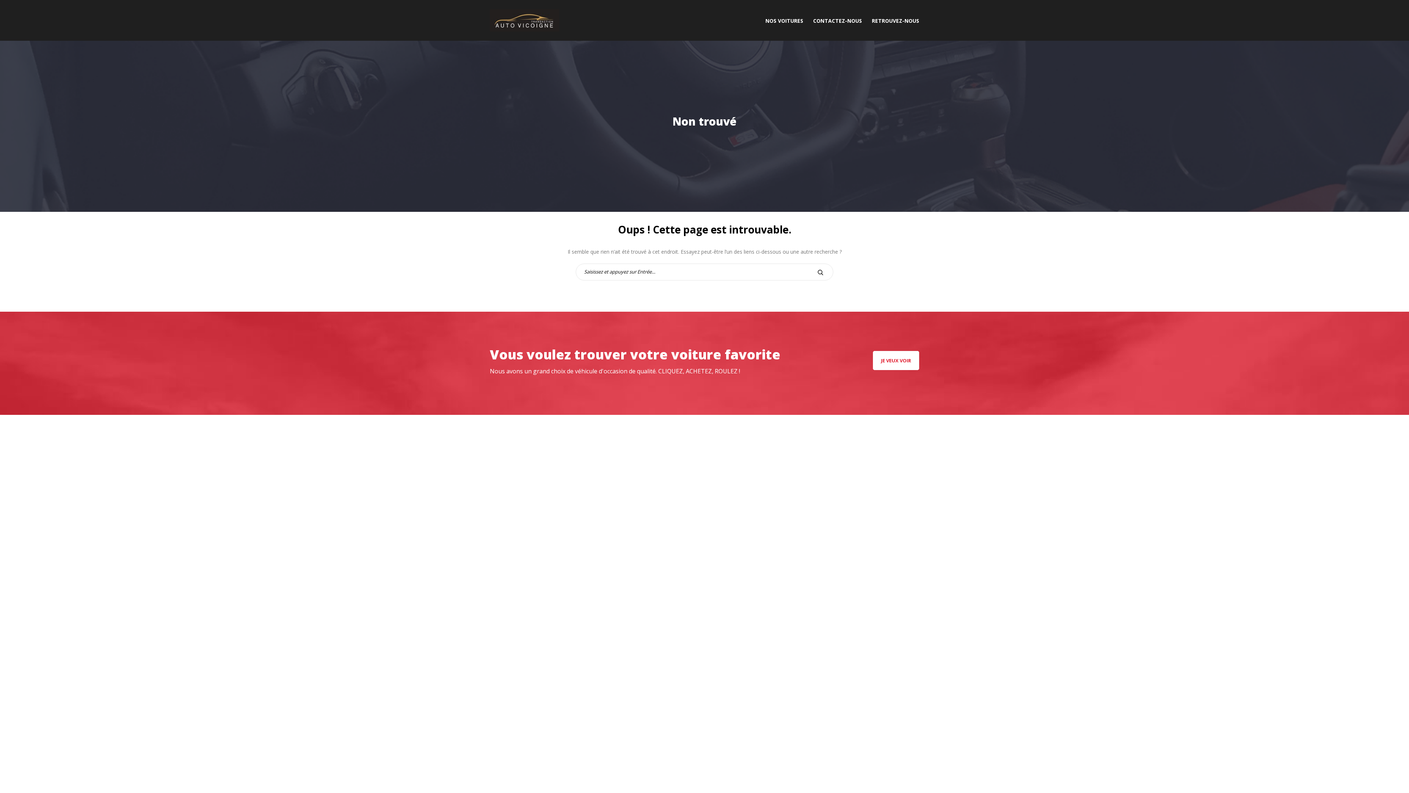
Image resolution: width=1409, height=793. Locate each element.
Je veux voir (896, 360)
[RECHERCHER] (820, 272)
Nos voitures (784, 20)
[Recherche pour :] (704, 271)
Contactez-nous (837, 20)
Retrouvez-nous (895, 20)
